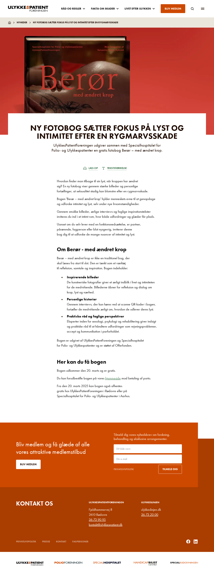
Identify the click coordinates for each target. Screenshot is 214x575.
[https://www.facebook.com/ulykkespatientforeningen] (188, 541)
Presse (46, 541)
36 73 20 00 (149, 514)
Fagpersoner (80, 541)
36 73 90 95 (97, 519)
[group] (30, 563)
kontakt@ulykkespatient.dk (105, 524)
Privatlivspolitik (124, 469)
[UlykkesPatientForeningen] (31, 8)
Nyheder (22, 22)
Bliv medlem (173, 8)
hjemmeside (113, 378)
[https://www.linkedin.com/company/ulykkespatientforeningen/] (195, 541)
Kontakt (61, 541)
